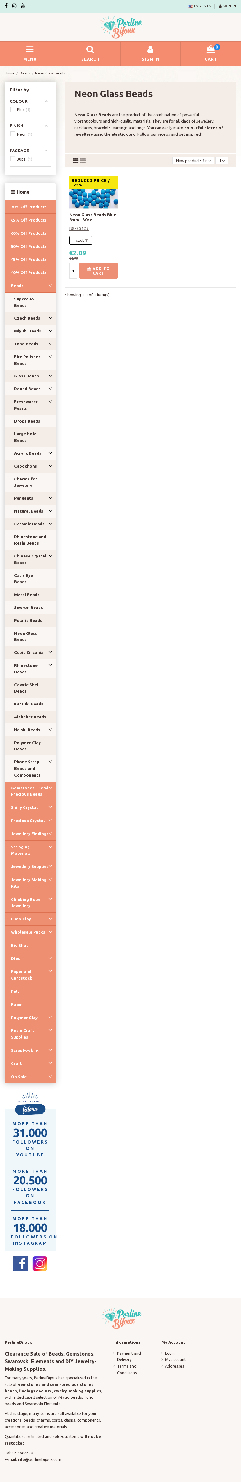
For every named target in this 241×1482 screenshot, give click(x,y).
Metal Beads (27, 594)
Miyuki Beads (27, 331)
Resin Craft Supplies (22, 1033)
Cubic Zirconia (29, 652)
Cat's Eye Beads (23, 578)
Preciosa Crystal (28, 820)
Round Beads (27, 389)
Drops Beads (27, 421)
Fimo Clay (21, 919)
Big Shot (19, 945)
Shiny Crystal (24, 807)
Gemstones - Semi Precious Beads (29, 791)
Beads (17, 285)
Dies (15, 958)
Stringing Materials (21, 850)
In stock (78, 240)
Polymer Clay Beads (27, 745)
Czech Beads (27, 318)
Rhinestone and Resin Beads (30, 540)
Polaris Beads (28, 620)
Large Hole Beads (25, 436)
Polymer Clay (24, 1017)
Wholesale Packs (28, 932)
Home (23, 192)
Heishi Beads (27, 729)
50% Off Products (29, 246)
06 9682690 (22, 1453)
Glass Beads (26, 376)
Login (170, 1353)
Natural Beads (28, 511)
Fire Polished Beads (27, 359)
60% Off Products (29, 233)
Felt (15, 991)
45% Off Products (29, 259)
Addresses (174, 1366)
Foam (17, 1004)
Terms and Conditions (127, 1369)
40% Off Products (29, 272)
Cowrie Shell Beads (27, 688)
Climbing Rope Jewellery (25, 902)
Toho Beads (26, 344)
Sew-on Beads (28, 607)
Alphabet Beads (30, 717)
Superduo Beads (24, 302)
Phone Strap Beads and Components (27, 768)
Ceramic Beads (29, 524)
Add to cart (100, 270)
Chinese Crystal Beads (30, 559)
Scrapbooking (25, 1050)
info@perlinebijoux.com (39, 1459)
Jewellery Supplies (30, 866)
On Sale (19, 1076)
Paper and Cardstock (21, 974)
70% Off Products (29, 207)
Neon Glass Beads (25, 636)
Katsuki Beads (28, 704)
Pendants (23, 498)
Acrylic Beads (27, 453)
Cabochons (25, 466)
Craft (16, 1063)
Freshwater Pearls (26, 404)
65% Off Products (29, 220)
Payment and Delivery (129, 1356)
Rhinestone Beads (26, 668)
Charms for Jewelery (25, 482)
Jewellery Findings (30, 834)
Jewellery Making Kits (28, 882)
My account (175, 1359)
